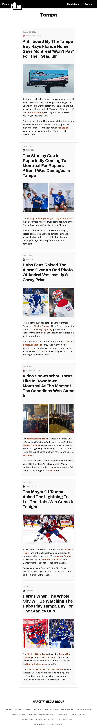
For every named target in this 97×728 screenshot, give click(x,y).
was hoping (28, 455)
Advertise (9, 709)
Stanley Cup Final (31, 445)
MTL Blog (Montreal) (66, 719)
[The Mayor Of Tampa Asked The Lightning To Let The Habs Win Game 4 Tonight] (48, 529)
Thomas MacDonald (33, 36)
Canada (32, 719)
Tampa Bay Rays (34, 112)
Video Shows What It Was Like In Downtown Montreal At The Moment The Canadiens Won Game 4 (48, 386)
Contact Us (37, 709)
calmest (66, 341)
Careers (27, 709)
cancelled (63, 128)
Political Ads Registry (46, 714)
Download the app (51, 709)
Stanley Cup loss (42, 326)
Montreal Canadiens (37, 439)
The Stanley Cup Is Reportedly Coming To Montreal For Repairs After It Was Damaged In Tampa (46, 165)
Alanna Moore (31, 486)
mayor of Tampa (63, 556)
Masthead (32, 714)
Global (54, 719)
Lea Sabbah (30, 590)
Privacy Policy (62, 714)
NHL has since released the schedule (45, 669)
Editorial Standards (19, 714)
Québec (46, 719)
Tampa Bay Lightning (41, 329)
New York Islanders (35, 664)
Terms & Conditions (78, 714)
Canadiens (50, 470)
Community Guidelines (83, 709)
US (39, 719)
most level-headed (32, 345)
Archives (18, 709)
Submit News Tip (67, 709)
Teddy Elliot (30, 150)
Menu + (5, 4)
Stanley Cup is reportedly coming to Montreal (49, 218)
